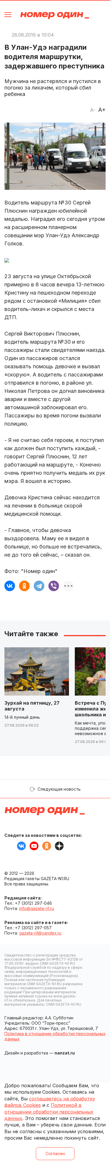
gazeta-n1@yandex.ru (40, 932)
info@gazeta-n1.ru (36, 908)
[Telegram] (39, 586)
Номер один (54, 15)
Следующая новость (59, 789)
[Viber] (53, 586)
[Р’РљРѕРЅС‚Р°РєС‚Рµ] (9, 586)
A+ (102, 109)
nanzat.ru (65, 1052)
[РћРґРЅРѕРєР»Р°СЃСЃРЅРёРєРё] (24, 586)
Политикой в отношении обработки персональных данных (48, 1111)
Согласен (55, 1153)
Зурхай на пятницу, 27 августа (32, 706)
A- (92, 110)
